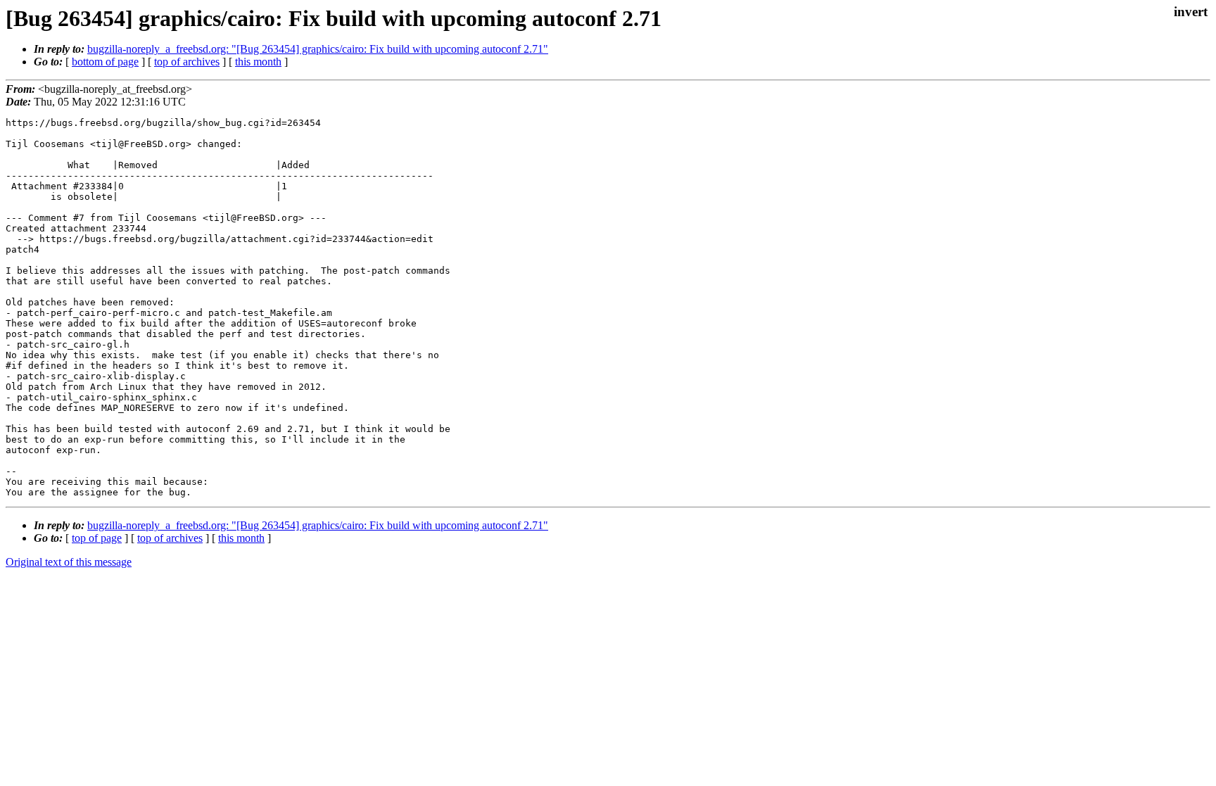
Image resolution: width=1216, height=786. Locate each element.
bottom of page (105, 62)
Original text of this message (69, 562)
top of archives (187, 62)
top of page (97, 538)
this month (258, 62)
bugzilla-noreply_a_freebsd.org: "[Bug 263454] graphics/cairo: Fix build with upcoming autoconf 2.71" (317, 49)
